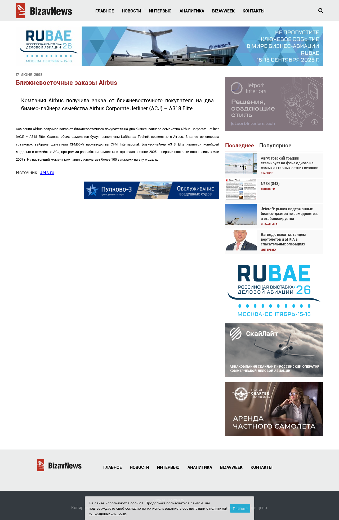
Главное (104, 11)
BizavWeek (223, 11)
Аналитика (192, 11)
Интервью (160, 11)
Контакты (254, 11)
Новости (131, 11)
